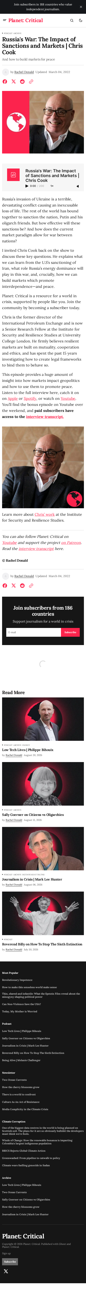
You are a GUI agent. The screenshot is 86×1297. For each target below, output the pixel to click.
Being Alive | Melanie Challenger (21, 1060)
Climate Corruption (13, 1121)
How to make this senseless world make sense (29, 987)
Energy (26, 745)
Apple (13, 398)
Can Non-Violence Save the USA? (21, 1004)
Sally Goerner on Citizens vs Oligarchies (26, 1038)
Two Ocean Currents (14, 1079)
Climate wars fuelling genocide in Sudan (26, 1165)
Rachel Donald (24, 72)
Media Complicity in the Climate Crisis (25, 1109)
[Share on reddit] (22, 81)
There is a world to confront (19, 1094)
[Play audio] (27, 186)
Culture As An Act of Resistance (20, 1102)
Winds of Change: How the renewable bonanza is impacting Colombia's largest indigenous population (37, 1142)
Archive (17, 33)
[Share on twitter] (13, 81)
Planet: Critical (10, 1246)
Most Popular (10, 972)
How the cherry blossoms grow (20, 1087)
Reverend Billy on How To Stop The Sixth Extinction (33, 1053)
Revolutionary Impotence (17, 980)
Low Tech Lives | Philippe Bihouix (21, 1031)
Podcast (8, 33)
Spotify (30, 398)
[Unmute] (78, 186)
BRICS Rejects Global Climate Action (24, 1150)
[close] (81, 7)
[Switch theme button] (80, 20)
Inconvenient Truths (33, 875)
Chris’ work (45, 514)
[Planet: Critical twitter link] (6, 1271)
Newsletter (8, 1072)
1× (52, 186)
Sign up (6, 1253)
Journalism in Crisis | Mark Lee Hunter (25, 1045)
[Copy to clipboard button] (30, 81)
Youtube (68, 398)
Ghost (62, 1244)
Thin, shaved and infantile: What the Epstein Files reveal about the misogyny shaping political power (41, 995)
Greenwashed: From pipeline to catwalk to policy (31, 1158)
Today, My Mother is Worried (19, 1011)
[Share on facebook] (5, 81)
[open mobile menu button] (4, 20)
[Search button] (71, 20)
